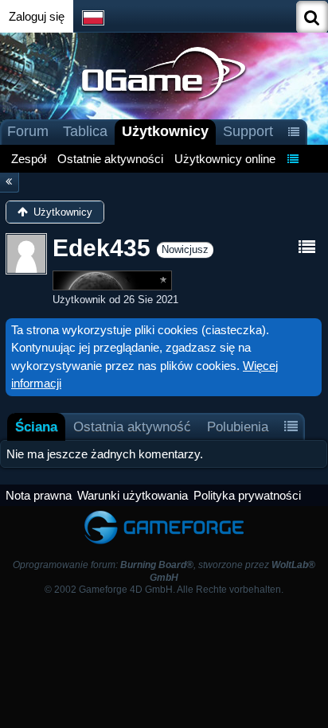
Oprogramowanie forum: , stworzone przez (164, 570)
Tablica (85, 131)
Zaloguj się (36, 16)
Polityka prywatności (247, 495)
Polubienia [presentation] (237, 426)
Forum (28, 131)
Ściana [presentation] (36, 426)
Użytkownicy (165, 131)
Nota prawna (39, 495)
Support (248, 131)
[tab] (36, 427)
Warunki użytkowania (132, 495)
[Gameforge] (164, 513)
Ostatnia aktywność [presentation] (132, 426)
